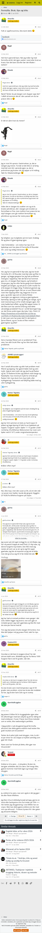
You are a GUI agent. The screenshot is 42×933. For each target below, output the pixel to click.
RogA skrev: (6, 83)
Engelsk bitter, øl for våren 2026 (19, 831)
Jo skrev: (5, 484)
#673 (39, 479)
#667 (39, 234)
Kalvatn (5, 13)
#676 (39, 650)
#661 (39, 27)
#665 (39, 159)
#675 (39, 596)
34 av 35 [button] (21, 816)
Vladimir (8, 874)
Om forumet (12, 863)
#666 (39, 186)
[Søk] (39, 3)
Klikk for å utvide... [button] (21, 538)
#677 (39, 672)
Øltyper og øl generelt (20, 833)
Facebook (5, 37)
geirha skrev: (7, 520)
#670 (39, 362)
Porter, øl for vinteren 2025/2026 (20, 840)
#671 (39, 401)
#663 (39, 78)
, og (15, 253)
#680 (39, 789)
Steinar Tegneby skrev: (10, 453)
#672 (39, 448)
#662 (39, 54)
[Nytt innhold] (35, 3)
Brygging (14, 874)
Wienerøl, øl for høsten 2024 (18, 849)
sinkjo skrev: (7, 405)
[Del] (35, 27)
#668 (39, 268)
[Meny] (3, 3)
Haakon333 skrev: (8, 677)
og (9, 582)
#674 (39, 516)
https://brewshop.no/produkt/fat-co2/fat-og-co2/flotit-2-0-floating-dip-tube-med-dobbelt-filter (20, 314)
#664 (39, 117)
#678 (39, 710)
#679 (39, 760)
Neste (29, 816)
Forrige (13, 816)
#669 (39, 336)
